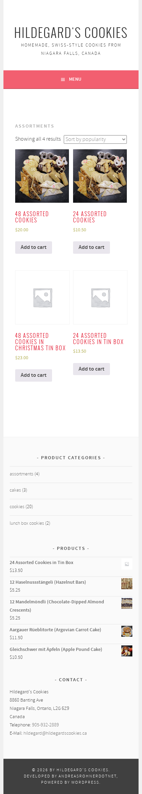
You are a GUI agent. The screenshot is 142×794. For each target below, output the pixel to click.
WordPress (85, 782)
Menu (75, 79)
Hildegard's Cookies (71, 33)
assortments (21, 474)
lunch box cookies (27, 523)
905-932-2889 (45, 725)
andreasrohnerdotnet (87, 776)
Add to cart (34, 247)
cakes (15, 490)
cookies (17, 507)
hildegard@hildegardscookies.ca (55, 733)
